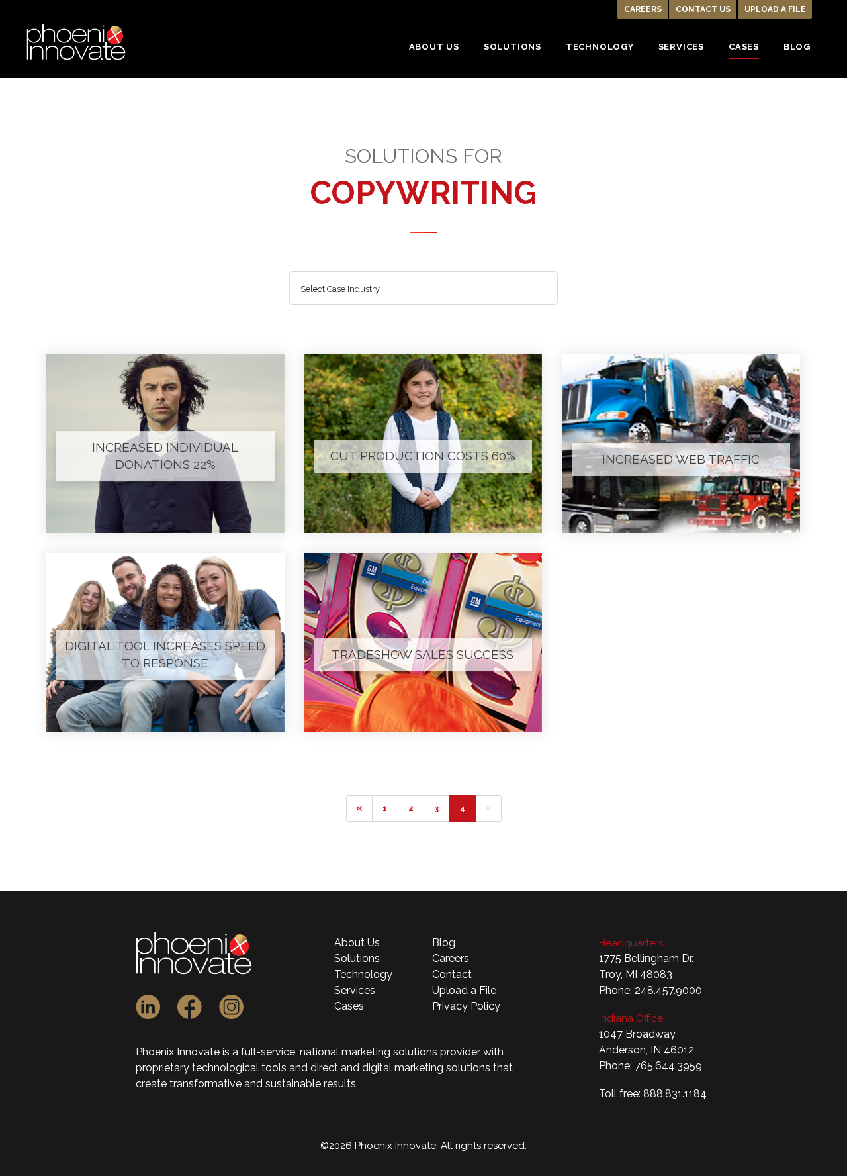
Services (354, 990)
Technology (363, 974)
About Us (357, 942)
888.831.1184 (675, 1093)
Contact (452, 974)
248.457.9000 (668, 990)
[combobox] (423, 288)
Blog (443, 942)
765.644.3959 (668, 1065)
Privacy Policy (466, 1006)
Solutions (357, 958)
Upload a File (775, 9)
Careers (643, 9)
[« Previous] (359, 808)
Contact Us (703, 9)
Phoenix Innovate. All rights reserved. (441, 1146)
